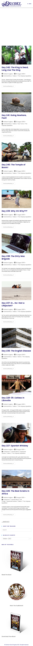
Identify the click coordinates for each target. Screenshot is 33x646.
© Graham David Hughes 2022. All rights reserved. (16, 644)
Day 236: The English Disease (16, 350)
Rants (19, 357)
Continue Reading (9, 86)
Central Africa (7, 76)
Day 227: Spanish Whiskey (15, 445)
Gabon (15, 76)
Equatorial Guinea (12, 501)
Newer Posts (5, 521)
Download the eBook (9, 636)
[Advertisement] (16, 25)
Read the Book (6, 575)
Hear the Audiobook (16, 606)
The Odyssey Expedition (24, 76)
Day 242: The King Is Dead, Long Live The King (15, 68)
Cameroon (7, 451)
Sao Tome (21, 124)
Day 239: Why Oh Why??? (14, 211)
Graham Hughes (8, 74)
